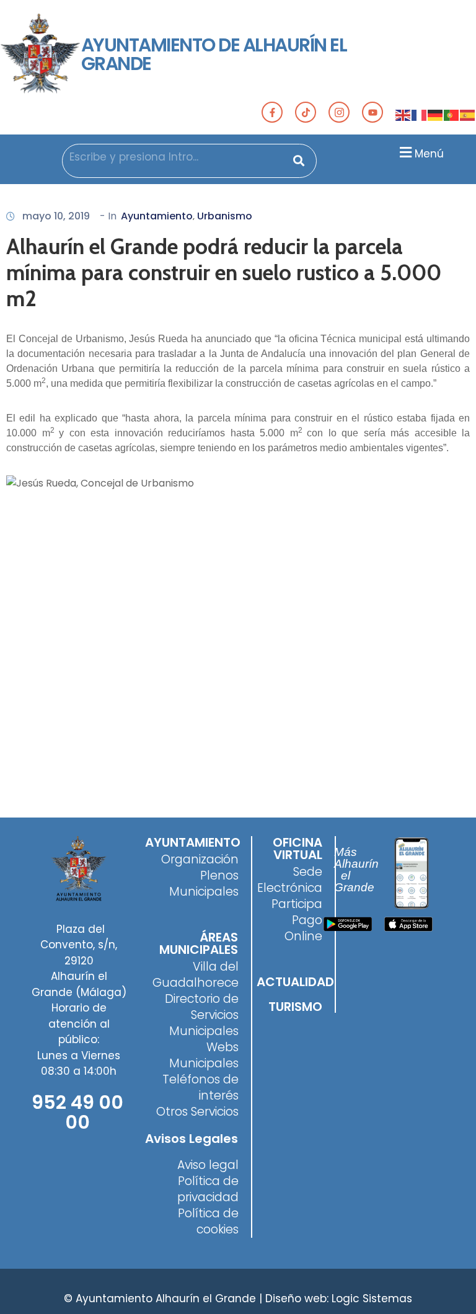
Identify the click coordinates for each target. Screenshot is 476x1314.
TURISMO (295, 1006)
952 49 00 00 (77, 1112)
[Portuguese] (452, 114)
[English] (403, 114)
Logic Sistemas (372, 1298)
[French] (420, 114)
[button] (420, 152)
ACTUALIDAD (295, 981)
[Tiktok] (305, 112)
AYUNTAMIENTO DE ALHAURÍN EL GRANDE (214, 54)
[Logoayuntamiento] (40, 54)
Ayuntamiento (157, 216)
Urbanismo (224, 216)
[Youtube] (372, 112)
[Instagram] (339, 112)
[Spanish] (468, 114)
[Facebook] (272, 112)
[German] (436, 114)
